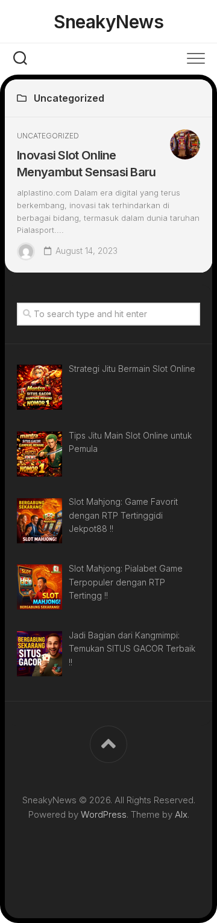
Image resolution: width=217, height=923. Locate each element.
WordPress (104, 814)
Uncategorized (48, 135)
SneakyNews (108, 21)
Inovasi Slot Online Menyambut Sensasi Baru (86, 163)
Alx (181, 814)
